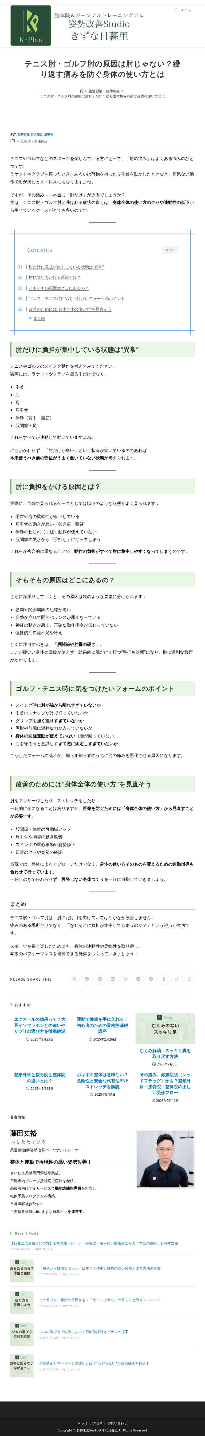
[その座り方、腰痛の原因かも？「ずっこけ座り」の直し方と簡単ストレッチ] (21, 1302)
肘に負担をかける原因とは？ (55, 277)
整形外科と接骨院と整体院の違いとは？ (39, 1077)
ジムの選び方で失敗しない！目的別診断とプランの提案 (84, 1331)
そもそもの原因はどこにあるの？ (59, 288)
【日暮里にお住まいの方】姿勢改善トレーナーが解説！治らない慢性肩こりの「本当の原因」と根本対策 (94, 1243)
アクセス (96, 1423)
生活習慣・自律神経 (32, 141)
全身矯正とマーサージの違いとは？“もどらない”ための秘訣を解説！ (94, 1363)
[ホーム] (82, 91)
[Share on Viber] (125, 979)
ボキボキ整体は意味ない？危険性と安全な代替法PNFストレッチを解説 (102, 1081)
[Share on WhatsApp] (189, 979)
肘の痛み (37, 134)
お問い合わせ (117, 1423)
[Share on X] (74, 979)
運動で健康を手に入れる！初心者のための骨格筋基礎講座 (102, 1025)
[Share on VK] (138, 979)
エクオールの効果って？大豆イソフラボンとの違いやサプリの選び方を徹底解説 (39, 1025)
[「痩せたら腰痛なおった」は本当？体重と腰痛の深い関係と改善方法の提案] (21, 1270)
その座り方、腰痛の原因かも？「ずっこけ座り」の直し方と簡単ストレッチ (100, 1299)
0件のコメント (44, 1249)
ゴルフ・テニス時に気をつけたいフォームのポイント (77, 298)
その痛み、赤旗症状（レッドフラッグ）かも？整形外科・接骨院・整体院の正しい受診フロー (165, 1083)
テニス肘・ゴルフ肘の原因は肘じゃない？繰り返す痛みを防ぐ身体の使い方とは (102, 96)
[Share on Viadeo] (176, 979)
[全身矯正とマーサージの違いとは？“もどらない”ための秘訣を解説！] (21, 1365)
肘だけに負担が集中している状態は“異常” (66, 266)
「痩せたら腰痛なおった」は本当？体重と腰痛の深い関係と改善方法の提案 (100, 1268)
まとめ (39, 318)
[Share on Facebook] (87, 979)
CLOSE (170, 250)
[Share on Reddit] (151, 979)
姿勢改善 (23, 134)
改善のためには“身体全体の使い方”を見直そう (70, 309)
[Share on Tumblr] (164, 979)
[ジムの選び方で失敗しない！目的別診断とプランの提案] (21, 1334)
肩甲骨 (48, 134)
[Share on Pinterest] (99, 979)
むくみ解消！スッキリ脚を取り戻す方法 (165, 1053)
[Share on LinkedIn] (112, 979)
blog (81, 1423)
